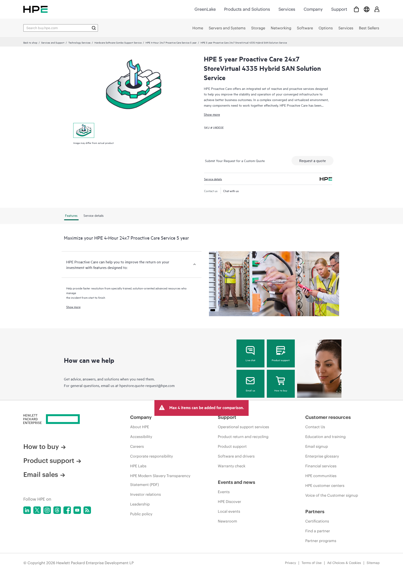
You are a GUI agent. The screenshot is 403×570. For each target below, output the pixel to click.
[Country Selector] (366, 9)
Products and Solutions (247, 9)
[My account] (377, 9)
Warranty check (231, 466)
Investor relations (145, 494)
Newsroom (227, 521)
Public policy (141, 514)
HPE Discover (229, 501)
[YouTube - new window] (77, 510)
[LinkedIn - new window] (27, 510)
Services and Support (52, 42)
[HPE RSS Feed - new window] (87, 510)
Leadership (140, 504)
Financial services (321, 466)
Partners (314, 511)
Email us (250, 390)
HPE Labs (138, 466)
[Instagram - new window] (47, 510)
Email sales (40, 474)
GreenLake (205, 9)
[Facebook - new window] (67, 510)
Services (286, 9)
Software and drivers (236, 456)
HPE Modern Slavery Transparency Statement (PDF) (160, 480)
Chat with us (231, 191)
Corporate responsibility (151, 456)
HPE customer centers (324, 485)
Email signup (316, 446)
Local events (229, 511)
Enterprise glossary (322, 456)
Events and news (236, 482)
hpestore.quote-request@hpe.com (147, 385)
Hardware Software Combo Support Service (118, 42)
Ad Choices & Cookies (344, 563)
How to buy (280, 390)
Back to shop (30, 42)
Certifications (317, 521)
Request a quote (312, 160)
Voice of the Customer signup (331, 495)
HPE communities (321, 475)
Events (224, 491)
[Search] (94, 28)
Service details (213, 179)
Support (339, 9)
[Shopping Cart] (356, 9)
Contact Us (315, 426)
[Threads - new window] (57, 510)
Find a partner (317, 531)
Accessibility (141, 436)
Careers (137, 446)
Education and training (325, 436)
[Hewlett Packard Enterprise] (35, 9)
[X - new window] (37, 510)
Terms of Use (312, 563)
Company (313, 9)
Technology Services (79, 42)
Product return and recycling (243, 436)
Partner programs (320, 540)
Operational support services (243, 426)
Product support (281, 360)
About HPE (139, 426)
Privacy (290, 563)
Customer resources (328, 417)
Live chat (250, 360)
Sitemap (373, 563)
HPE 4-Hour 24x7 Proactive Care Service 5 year (171, 42)
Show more (212, 114)
